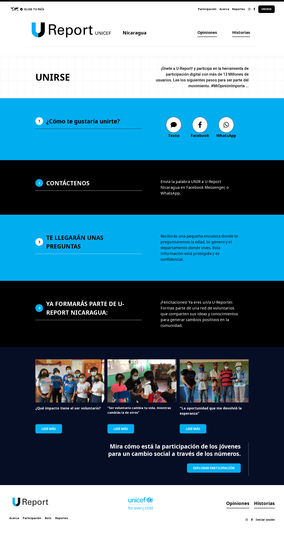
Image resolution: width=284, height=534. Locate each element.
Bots (48, 518)
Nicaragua (134, 32)
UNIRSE (266, 9)
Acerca (224, 9)
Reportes (238, 9)
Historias (241, 32)
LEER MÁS (49, 429)
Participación (207, 9)
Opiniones (207, 32)
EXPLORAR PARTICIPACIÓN (214, 468)
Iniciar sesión (265, 519)
